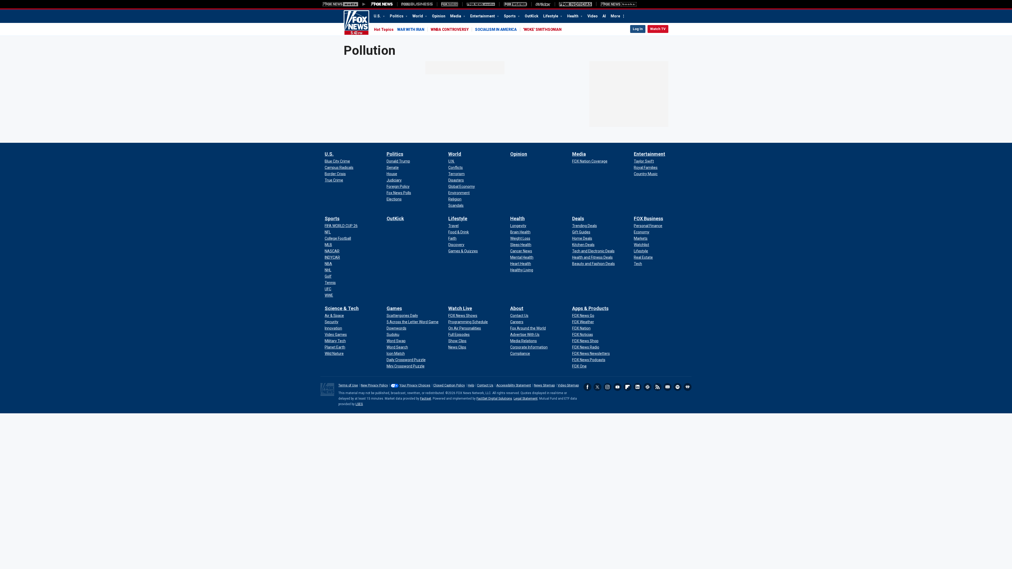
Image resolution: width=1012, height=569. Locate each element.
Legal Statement (526, 398)
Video (592, 16)
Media (456, 16)
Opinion (438, 16)
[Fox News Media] (382, 4)
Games (394, 308)
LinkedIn (637, 387)
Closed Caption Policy (449, 385)
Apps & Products (590, 308)
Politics (397, 16)
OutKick (531, 16)
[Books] (618, 4)
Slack (647, 387)
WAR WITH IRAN (410, 29)
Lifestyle (551, 16)
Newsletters (668, 387)
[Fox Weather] (515, 4)
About (516, 308)
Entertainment (483, 16)
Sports (510, 16)
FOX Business (648, 218)
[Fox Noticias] (575, 4)
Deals (578, 218)
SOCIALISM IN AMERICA (496, 29)
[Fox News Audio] (480, 4)
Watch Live (460, 308)
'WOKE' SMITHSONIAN (542, 29)
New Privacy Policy (374, 385)
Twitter (597, 387)
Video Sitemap (568, 385)
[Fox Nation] (449, 4)
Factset (425, 398)
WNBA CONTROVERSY (450, 29)
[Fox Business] (417, 4)
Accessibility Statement (513, 385)
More (615, 16)
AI (604, 16)
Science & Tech (342, 308)
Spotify (678, 387)
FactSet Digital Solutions (494, 398)
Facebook (587, 387)
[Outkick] (543, 4)
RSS (657, 387)
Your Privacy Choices (415, 385)
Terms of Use (348, 385)
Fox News (356, 23)
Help (471, 385)
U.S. (378, 16)
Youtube (617, 387)
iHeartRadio (688, 387)
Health (573, 16)
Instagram (607, 387)
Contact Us (485, 385)
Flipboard (627, 387)
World (418, 16)
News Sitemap (544, 385)
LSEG (359, 404)
